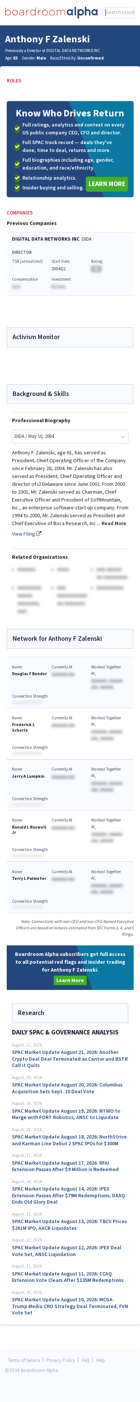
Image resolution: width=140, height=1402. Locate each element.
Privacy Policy (60, 1360)
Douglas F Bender (29, 674)
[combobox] (118, 12)
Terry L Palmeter (29, 878)
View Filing (24, 534)
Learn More (106, 184)
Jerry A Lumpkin (28, 776)
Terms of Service (24, 1360)
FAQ (85, 1360)
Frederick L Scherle (23, 727)
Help (100, 1360)
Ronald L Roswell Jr (29, 830)
